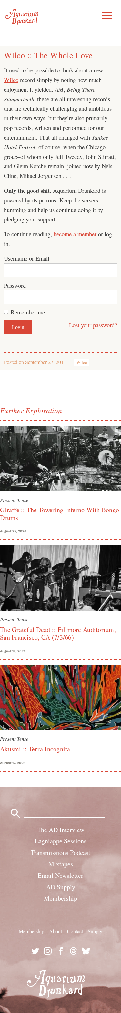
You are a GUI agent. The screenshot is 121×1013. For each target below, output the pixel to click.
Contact (75, 931)
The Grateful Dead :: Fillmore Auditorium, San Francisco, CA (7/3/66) (58, 633)
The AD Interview (60, 829)
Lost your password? (93, 325)
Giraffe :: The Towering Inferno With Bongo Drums (59, 513)
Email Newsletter (60, 875)
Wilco (11, 80)
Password (15, 285)
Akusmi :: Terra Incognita (35, 749)
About (55, 931)
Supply (95, 931)
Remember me (28, 312)
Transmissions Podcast (60, 852)
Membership (60, 898)
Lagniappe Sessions (60, 841)
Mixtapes (60, 863)
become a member (75, 234)
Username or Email (26, 258)
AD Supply (60, 887)
